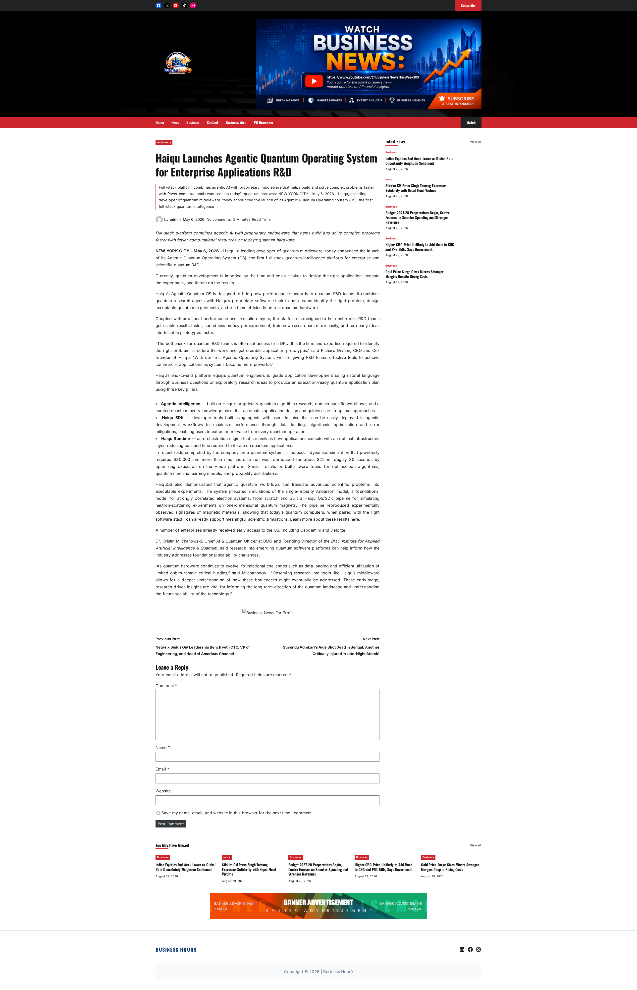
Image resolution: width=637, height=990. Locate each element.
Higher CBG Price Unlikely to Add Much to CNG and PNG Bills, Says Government (419, 247)
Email (162, 769)
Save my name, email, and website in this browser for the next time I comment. (237, 812)
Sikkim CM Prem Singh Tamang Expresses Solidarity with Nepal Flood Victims (415, 188)
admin (175, 219)
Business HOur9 (176, 949)
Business (391, 152)
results (268, 466)
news (388, 179)
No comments (219, 219)
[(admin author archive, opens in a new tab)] (159, 222)
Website (163, 790)
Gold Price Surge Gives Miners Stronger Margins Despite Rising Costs (414, 274)
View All (475, 142)
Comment (166, 685)
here (355, 519)
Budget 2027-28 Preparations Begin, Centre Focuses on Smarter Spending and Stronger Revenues (417, 217)
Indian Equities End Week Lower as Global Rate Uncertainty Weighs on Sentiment (419, 161)
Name (163, 747)
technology (164, 142)
